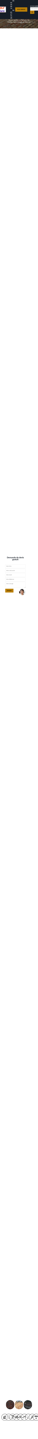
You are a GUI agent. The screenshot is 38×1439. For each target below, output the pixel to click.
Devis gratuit (21, 9)
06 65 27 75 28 (12, 14)
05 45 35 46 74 (12, 4)
